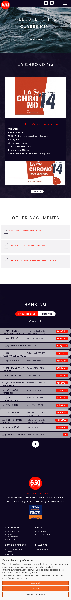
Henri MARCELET (35, 331)
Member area (36, 39)
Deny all (35, 588)
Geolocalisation (14, 549)
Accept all (35, 583)
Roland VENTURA (35, 420)
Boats (9, 552)
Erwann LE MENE (35, 360)
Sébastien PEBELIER (36, 353)
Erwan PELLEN (33, 375)
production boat (26, 314)
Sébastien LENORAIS (36, 423)
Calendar (41, 532)
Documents (12, 537)
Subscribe (12, 539)
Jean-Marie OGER (35, 405)
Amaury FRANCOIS (35, 338)
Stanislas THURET (35, 397)
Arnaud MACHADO (35, 368)
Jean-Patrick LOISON (36, 334)
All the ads (42, 549)
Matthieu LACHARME (37, 412)
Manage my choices (36, 594)
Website (37, 191)
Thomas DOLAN (34, 390)
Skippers (11, 554)
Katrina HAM (32, 427)
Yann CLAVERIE (34, 346)
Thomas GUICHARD (36, 383)
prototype (47, 314)
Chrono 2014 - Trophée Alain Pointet (25, 231)
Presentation (13, 532)
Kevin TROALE (35, 415)
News (9, 534)
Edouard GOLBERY (35, 435)
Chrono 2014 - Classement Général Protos (27, 245)
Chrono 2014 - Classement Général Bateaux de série (32, 260)
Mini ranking (43, 534)
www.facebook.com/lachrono (34, 136)
